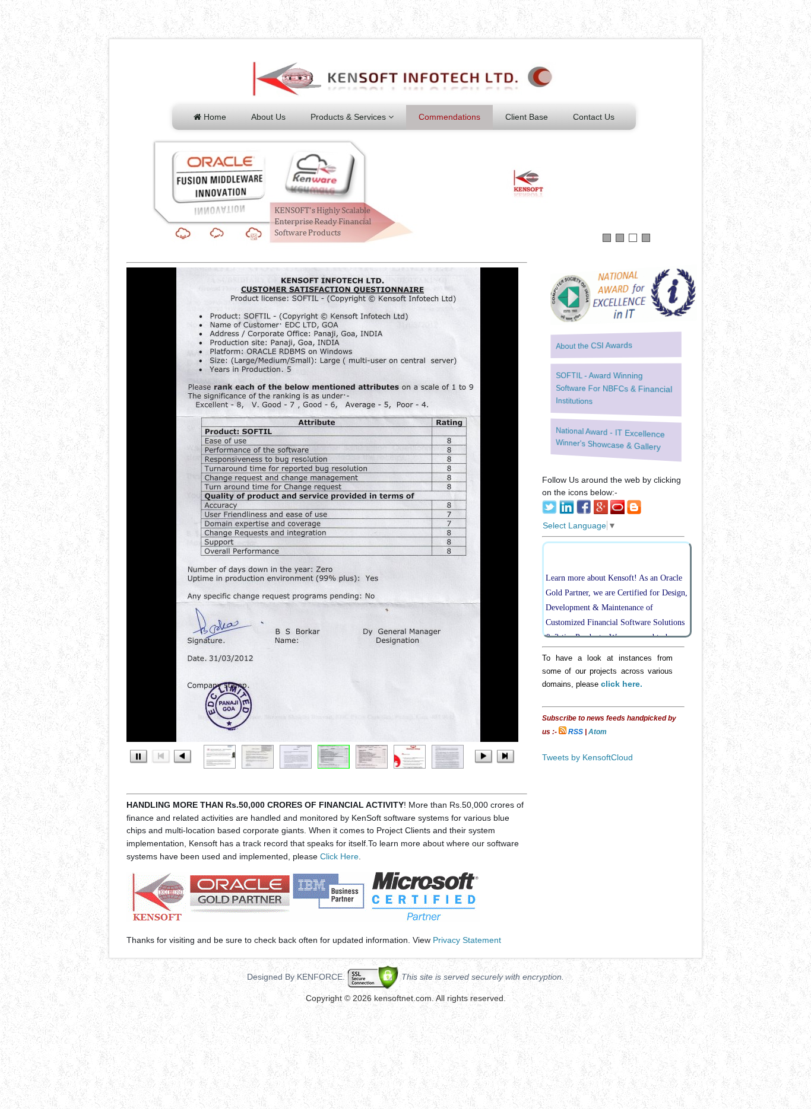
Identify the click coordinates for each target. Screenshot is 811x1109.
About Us (268, 117)
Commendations (449, 117)
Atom (597, 732)
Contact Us (593, 117)
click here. (621, 684)
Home (213, 117)
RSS (575, 732)
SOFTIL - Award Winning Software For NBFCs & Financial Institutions (614, 388)
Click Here (338, 856)
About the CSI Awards (594, 345)
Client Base (526, 117)
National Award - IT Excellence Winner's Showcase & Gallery (610, 438)
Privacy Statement (467, 940)
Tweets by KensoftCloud (587, 757)
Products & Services (349, 117)
